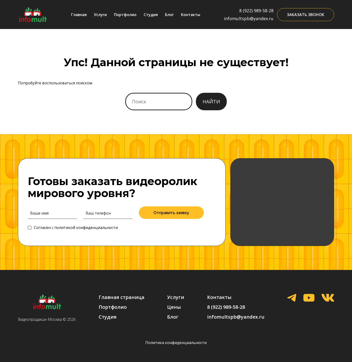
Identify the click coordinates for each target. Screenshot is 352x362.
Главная (79, 14)
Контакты (190, 14)
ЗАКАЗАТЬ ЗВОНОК (305, 14)
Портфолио (125, 14)
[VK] (328, 298)
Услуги (100, 14)
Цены (174, 307)
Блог (169, 14)
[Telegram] (291, 298)
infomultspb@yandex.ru (248, 18)
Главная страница (121, 297)
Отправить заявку (171, 212)
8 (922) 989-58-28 (256, 10)
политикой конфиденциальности (86, 227)
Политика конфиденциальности (176, 342)
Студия (151, 14)
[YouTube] (308, 298)
